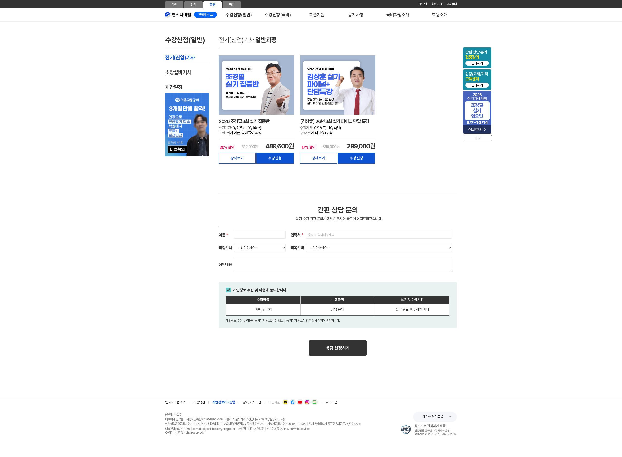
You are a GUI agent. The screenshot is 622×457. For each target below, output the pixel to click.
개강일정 (173, 87)
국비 (231, 5)
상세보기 (237, 158)
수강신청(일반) (239, 14)
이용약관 (199, 402)
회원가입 (437, 4)
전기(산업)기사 (180, 57)
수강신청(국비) (278, 14)
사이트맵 (331, 402)
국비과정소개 (397, 14)
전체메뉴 (203, 15)
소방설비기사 (178, 72)
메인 (174, 5)
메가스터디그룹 (433, 417)
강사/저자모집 (252, 402)
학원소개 (440, 14)
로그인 (423, 4)
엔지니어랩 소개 (175, 402)
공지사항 (355, 14)
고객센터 (451, 4)
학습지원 (317, 14)
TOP (477, 138)
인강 (193, 5)
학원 (212, 5)
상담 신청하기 (338, 348)
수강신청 (275, 158)
